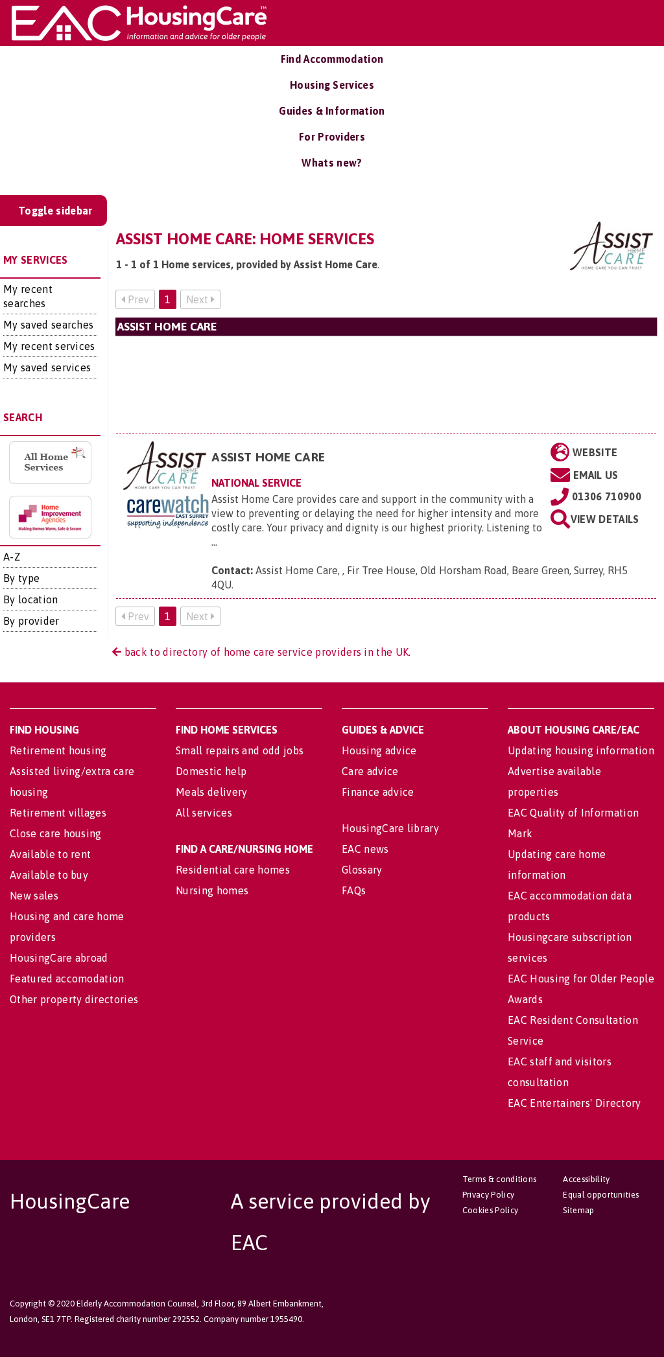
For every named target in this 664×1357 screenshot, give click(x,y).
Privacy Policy (488, 1195)
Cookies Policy (490, 1210)
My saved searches (48, 325)
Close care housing (56, 833)
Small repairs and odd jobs (239, 750)
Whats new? (332, 162)
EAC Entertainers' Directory (574, 1103)
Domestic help (211, 771)
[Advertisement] (386, 384)
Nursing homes (212, 890)
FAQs (354, 890)
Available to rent (50, 854)
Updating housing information (581, 750)
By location (30, 599)
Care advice (370, 771)
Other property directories (74, 999)
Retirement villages (58, 812)
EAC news (365, 849)
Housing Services (332, 85)
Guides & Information (332, 111)
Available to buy (49, 875)
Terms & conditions (499, 1179)
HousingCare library (390, 828)
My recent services (49, 346)
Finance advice (378, 792)
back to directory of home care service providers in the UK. (265, 652)
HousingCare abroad (59, 958)
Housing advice (379, 750)
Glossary (362, 870)
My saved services (47, 367)
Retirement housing (58, 750)
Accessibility (586, 1179)
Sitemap (578, 1210)
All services (204, 812)
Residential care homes (233, 870)
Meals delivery (211, 792)
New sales (34, 895)
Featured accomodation (67, 978)
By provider (31, 621)
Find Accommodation (332, 59)
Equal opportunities (601, 1195)
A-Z (11, 557)
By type (21, 578)
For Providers (332, 137)
